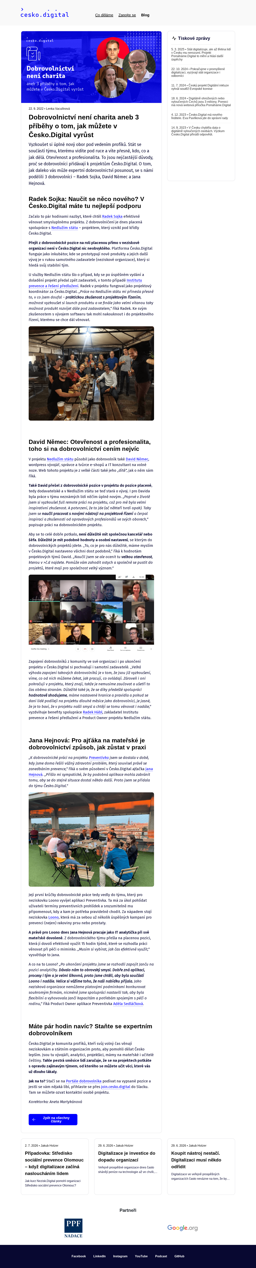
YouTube (141, 1256)
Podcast (161, 1256)
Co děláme (104, 15)
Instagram (120, 1256)
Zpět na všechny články (56, 1119)
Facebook (79, 1256)
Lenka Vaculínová (58, 108)
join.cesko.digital (115, 1086)
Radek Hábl (92, 712)
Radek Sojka (112, 216)
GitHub (179, 1256)
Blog (145, 15)
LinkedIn (99, 1256)
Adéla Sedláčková (128, 1003)
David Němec (137, 459)
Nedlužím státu (64, 227)
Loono (53, 917)
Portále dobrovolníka (84, 1081)
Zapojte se (127, 15)
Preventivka (99, 757)
